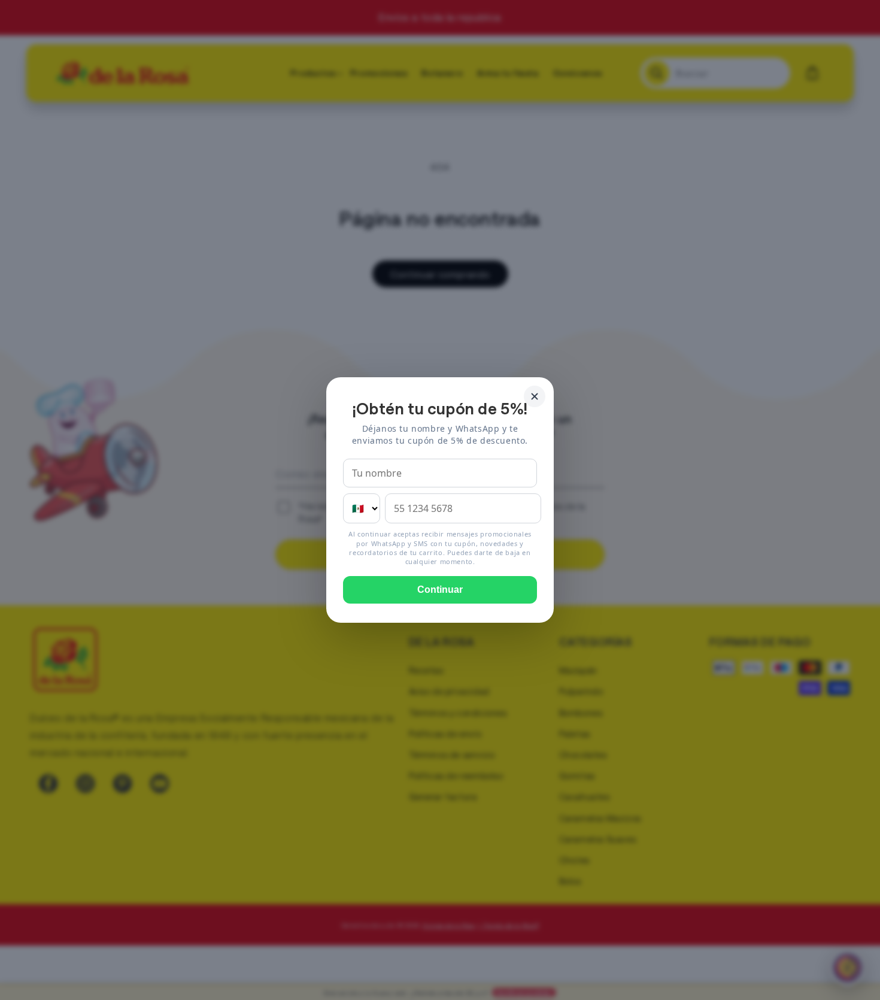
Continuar (440, 589)
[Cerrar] (534, 396)
